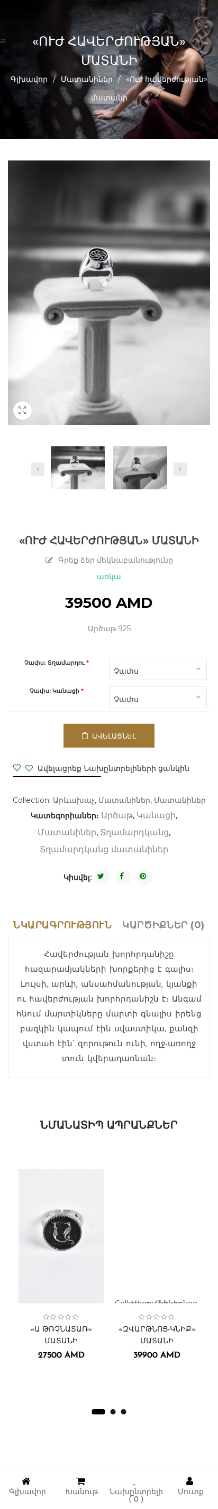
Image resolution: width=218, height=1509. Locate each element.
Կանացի (156, 816)
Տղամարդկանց (134, 833)
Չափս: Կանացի (54, 691)
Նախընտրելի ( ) (136, 1496)
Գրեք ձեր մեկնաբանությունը (115, 561)
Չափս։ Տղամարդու (55, 662)
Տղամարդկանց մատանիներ (104, 850)
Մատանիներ (87, 79)
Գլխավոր (29, 79)
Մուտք (191, 1492)
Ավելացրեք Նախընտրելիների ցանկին (112, 768)
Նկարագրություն (62, 925)
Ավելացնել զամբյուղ (113, 740)
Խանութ (82, 1492)
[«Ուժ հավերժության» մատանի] (78, 467)
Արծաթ (117, 816)
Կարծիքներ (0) (163, 925)
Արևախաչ (74, 800)
